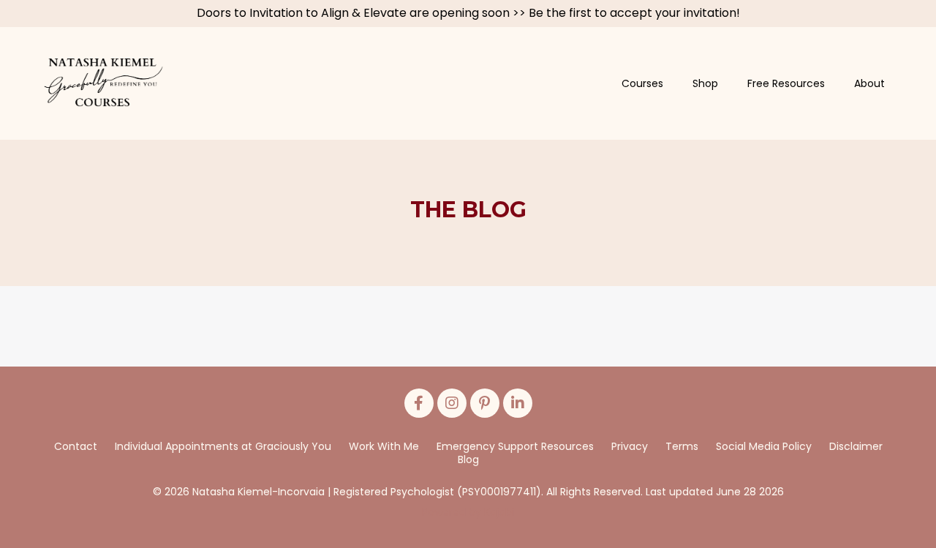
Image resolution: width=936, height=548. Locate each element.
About (869, 83)
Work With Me (384, 446)
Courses (642, 83)
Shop (705, 83)
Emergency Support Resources (515, 446)
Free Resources (786, 83)
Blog (468, 459)
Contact (75, 446)
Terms (681, 446)
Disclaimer (856, 446)
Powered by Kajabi (468, 512)
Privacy (631, 446)
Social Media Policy (764, 446)
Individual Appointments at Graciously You (223, 446)
